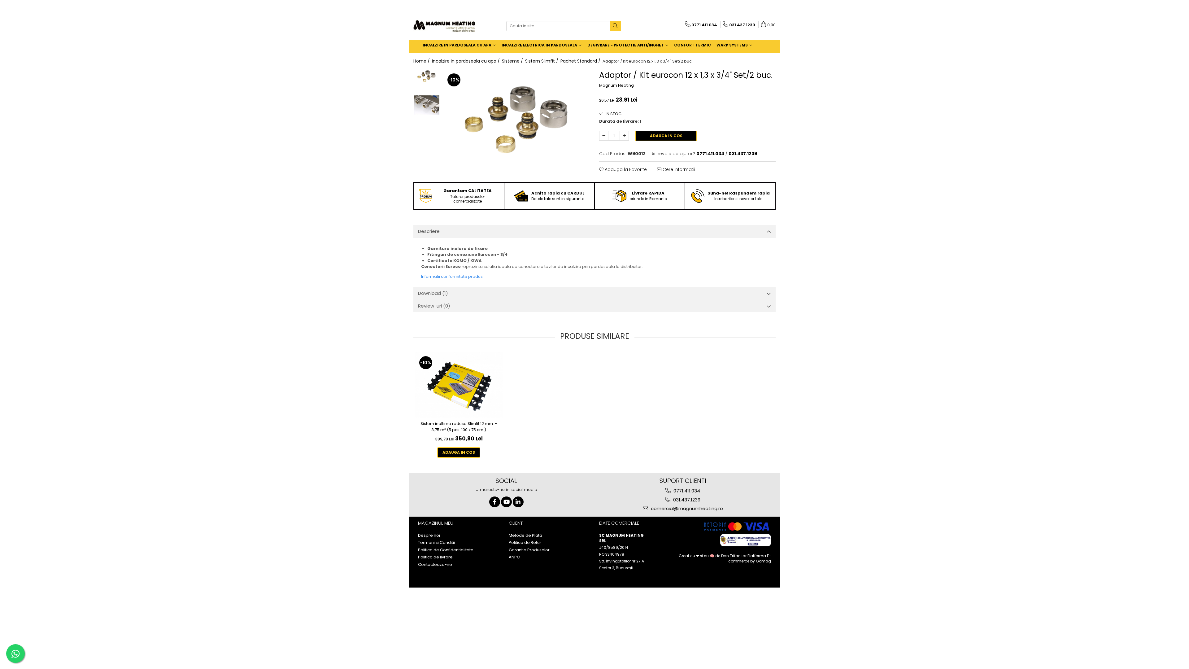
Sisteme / (513, 61)
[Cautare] (615, 26)
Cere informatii (678, 169)
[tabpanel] (516, 124)
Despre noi (429, 535)
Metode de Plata (525, 535)
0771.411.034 (686, 491)
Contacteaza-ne (435, 564)
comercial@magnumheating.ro (686, 508)
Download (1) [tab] (433, 293)
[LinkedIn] (518, 501)
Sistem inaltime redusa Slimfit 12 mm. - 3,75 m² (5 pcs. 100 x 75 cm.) (458, 427)
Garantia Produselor (529, 550)
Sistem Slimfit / (542, 61)
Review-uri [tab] (434, 306)
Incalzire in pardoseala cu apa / (466, 61)
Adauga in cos (666, 135)
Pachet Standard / (581, 61)
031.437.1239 (686, 499)
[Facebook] (494, 501)
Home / (422, 61)
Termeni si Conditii (436, 542)
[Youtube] (506, 501)
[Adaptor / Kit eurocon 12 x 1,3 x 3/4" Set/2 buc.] (516, 124)
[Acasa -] (444, 26)
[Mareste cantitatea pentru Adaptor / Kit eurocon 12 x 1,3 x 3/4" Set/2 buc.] (624, 136)
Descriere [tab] (429, 231)
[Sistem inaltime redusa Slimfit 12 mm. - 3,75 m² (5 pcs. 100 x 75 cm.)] (459, 385)
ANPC (514, 557)
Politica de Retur (525, 542)
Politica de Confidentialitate (445, 550)
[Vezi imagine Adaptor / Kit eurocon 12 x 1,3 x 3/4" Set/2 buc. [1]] (426, 105)
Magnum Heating (616, 85)
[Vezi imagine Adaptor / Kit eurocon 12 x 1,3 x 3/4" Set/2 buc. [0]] (426, 77)
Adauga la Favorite (625, 169)
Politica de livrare (435, 557)
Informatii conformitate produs (452, 276)
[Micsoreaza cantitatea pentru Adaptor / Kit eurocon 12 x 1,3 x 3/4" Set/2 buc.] (603, 136)
